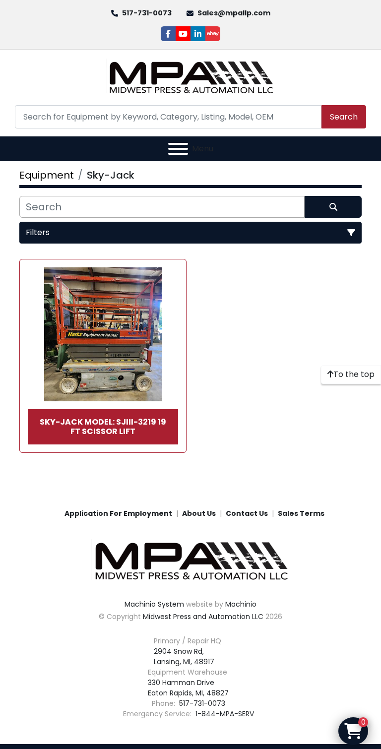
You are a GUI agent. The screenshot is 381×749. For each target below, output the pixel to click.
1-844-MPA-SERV (223, 714)
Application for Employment (118, 513)
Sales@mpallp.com (233, 13)
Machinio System (154, 604)
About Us (199, 513)
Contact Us (247, 513)
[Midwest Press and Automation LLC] (190, 560)
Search (344, 117)
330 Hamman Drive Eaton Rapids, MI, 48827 (188, 688)
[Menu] (178, 148)
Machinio (240, 604)
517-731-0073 (147, 13)
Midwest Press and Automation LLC (203, 617)
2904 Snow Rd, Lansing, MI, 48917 (184, 656)
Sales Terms (301, 513)
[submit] (333, 207)
